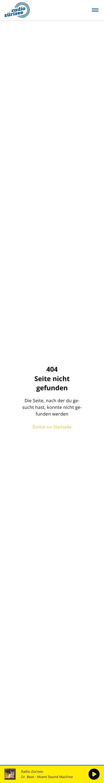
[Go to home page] (17, 10)
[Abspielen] (94, 774)
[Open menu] (95, 10)
